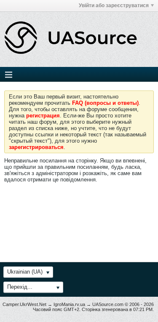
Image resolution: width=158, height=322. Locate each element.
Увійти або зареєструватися (114, 5)
